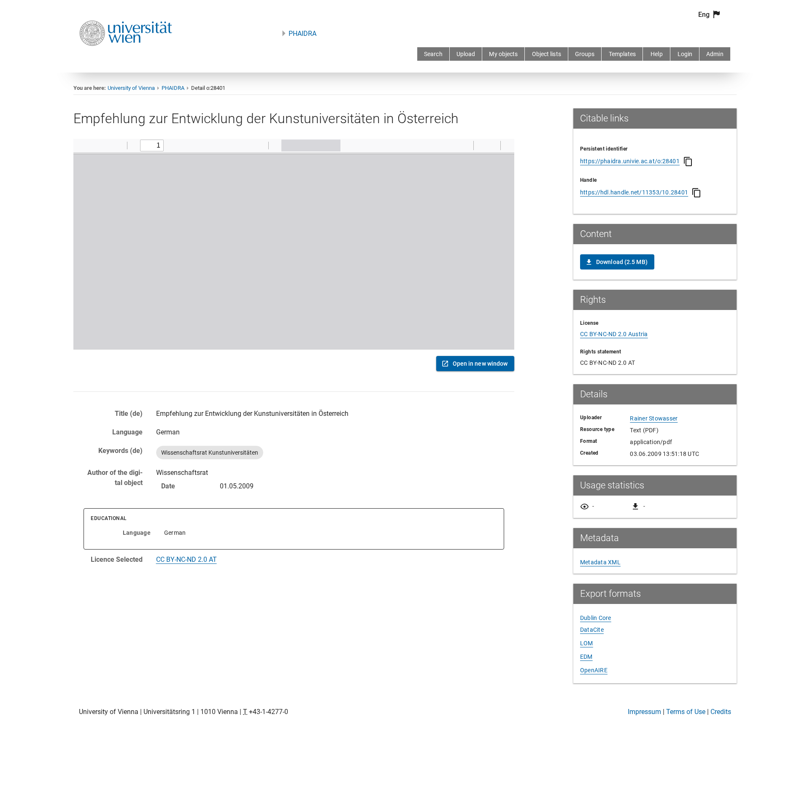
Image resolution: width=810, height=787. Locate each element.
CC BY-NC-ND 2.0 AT (186, 559)
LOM (586, 643)
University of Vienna (131, 88)
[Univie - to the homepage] (125, 57)
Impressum (644, 712)
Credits (720, 712)
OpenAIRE (594, 670)
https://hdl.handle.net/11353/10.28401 (634, 192)
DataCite (592, 629)
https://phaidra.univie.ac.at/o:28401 (630, 161)
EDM (586, 656)
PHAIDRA (302, 34)
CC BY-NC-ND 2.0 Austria (614, 334)
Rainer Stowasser (654, 418)
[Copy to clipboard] (688, 161)
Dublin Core (595, 618)
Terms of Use (685, 712)
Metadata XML (600, 562)
